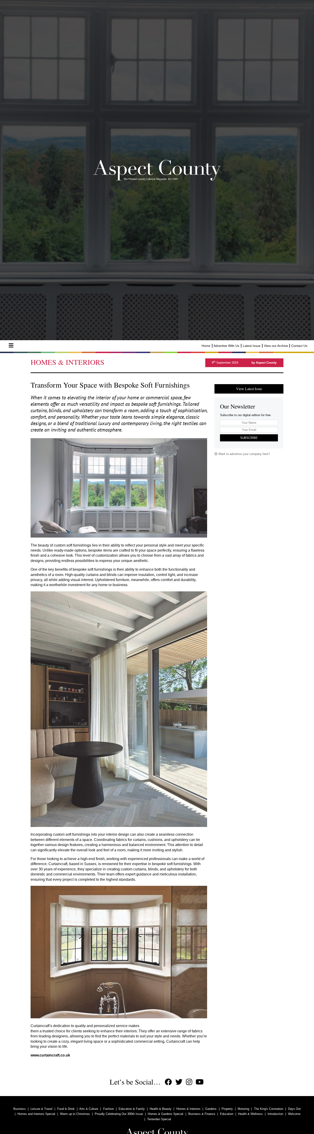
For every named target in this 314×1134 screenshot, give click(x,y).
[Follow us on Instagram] (189, 1082)
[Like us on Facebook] (168, 1082)
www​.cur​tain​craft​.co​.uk (50, 1055)
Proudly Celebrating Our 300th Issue (119, 1114)
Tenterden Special (159, 1119)
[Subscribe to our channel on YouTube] (200, 1082)
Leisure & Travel (41, 1109)
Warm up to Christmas (75, 1114)
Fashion (108, 1109)
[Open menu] (11, 345)
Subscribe (249, 438)
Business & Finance (201, 1114)
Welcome (294, 1114)
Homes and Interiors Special (36, 1114)
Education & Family (132, 1109)
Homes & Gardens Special (165, 1114)
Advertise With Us (226, 346)
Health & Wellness (250, 1114)
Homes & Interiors (188, 1109)
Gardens (211, 1109)
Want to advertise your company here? (243, 454)
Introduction (275, 1114)
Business (19, 1109)
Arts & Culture (88, 1109)
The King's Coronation (268, 1109)
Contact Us (299, 346)
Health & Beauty (160, 1109)
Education (226, 1114)
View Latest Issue (249, 388)
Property (227, 1109)
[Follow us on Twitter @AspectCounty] (179, 1082)
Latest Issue (251, 346)
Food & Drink (66, 1109)
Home (206, 346)
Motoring (243, 1109)
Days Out (294, 1109)
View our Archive (276, 346)
